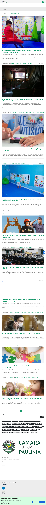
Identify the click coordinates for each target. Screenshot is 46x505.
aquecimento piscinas (15, 212)
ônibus (25, 312)
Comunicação (26, 278)
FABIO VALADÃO (15, 112)
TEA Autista (30, 63)
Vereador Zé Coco (38, 278)
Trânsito (3, 427)
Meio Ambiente (31, 424)
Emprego (30, 423)
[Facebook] (21, 1)
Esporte (35, 423)
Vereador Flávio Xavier (17, 429)
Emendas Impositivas (24, 423)
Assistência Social (15, 421)
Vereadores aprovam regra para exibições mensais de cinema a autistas (22, 268)
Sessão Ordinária (25, 247)
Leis (12, 163)
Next (25, 411)
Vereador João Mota (33, 430)
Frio (27, 212)
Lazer (19, 424)
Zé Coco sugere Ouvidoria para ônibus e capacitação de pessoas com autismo (23, 334)
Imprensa (12, 13)
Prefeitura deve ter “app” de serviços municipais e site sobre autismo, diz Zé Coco (21, 300)
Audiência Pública (22, 421)
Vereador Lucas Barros (21, 163)
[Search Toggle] (41, 1)
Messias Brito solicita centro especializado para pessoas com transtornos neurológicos (21, 51)
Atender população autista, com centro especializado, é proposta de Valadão (23, 149)
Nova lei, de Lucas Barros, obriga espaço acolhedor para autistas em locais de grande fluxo (22, 199)
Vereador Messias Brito (6, 432)
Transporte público (33, 312)
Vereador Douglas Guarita (29, 427)
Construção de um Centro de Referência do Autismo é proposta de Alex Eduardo (22, 366)
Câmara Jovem (12, 423)
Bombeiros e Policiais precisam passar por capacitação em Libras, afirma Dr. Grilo (23, 236)
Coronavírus (38, 421)
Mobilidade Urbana (39, 424)
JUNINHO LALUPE (18, 63)
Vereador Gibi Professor (6, 430)
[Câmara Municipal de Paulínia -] (4, 1)
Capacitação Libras (22, 212)
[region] (23, 501)
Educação (25, 377)
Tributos (41, 426)
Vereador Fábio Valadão (40, 112)
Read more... (41, 63)
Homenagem (4, 424)
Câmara (16, 247)
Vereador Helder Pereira (16, 430)
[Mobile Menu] (43, 2)
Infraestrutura (14, 424)
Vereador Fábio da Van (26, 429)
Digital (30, 278)
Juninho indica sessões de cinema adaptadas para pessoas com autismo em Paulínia (22, 100)
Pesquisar (4, 414)
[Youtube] (23, 1)
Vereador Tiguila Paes (25, 432)
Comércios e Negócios (30, 421)
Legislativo (20, 247)
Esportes (39, 423)
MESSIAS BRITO (17, 13)
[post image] (23, 32)
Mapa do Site (9, 4)
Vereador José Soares (25, 430)
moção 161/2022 (17, 240)
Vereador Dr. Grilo (38, 427)
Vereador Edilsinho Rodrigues (7, 429)
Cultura (24, 63)
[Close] (44, 498)
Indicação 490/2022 (11, 371)
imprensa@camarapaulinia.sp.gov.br (13, 459)
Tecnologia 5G (37, 212)
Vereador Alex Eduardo (10, 427)
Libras (29, 212)
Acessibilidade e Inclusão (27, 112)
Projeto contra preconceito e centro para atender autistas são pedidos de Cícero (22, 399)
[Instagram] (25, 1)
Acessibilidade (4, 4)
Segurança (13, 426)
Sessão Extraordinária (20, 426)
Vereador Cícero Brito (35, 377)
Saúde (26, 63)
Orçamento (4, 426)
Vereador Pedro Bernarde (15, 432)
